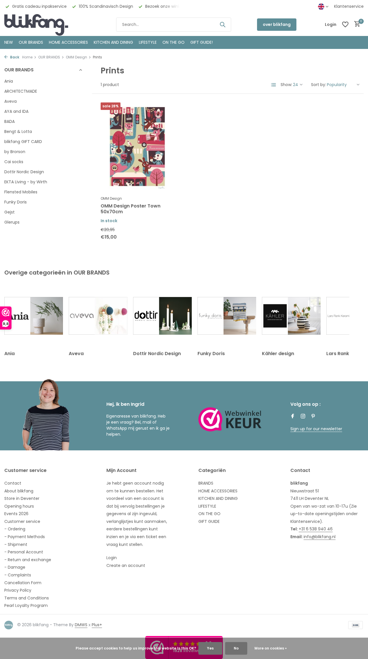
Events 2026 (16, 514)
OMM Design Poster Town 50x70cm (130, 209)
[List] (273, 84)
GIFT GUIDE (209, 521)
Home (27, 57)
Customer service (22, 521)
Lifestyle (148, 42)
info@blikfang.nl (320, 537)
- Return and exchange (27, 560)
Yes (210, 648)
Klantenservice (349, 6)
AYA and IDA (16, 111)
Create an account (125, 565)
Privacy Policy (17, 590)
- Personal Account (23, 552)
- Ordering (14, 529)
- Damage (14, 567)
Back (14, 57)
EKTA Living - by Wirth (25, 182)
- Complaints (17, 575)
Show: (286, 84)
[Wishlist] (345, 24)
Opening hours (19, 506)
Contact (12, 483)
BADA (9, 121)
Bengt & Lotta (18, 131)
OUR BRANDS (31, 42)
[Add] (164, 239)
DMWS (81, 625)
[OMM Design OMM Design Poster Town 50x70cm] (137, 147)
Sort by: (318, 84)
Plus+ (97, 625)
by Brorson (14, 152)
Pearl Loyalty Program (26, 605)
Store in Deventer (21, 498)
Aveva (10, 101)
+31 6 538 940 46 (316, 529)
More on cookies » (270, 648)
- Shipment (15, 544)
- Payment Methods (24, 537)
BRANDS (205, 483)
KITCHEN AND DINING (113, 42)
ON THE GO (173, 42)
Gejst (9, 212)
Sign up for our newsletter (316, 429)
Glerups (12, 222)
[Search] (222, 24)
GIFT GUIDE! (201, 42)
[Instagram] (303, 416)
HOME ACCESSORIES (68, 42)
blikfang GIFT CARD (23, 141)
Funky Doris (15, 202)
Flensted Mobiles (20, 192)
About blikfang (18, 491)
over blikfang (277, 24)
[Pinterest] (313, 416)
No (236, 648)
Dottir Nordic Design (24, 172)
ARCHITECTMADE (20, 91)
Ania (8, 81)
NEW (8, 42)
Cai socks (13, 162)
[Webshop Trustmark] (230, 419)
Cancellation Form (22, 583)
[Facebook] (292, 416)
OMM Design (76, 57)
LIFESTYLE (207, 506)
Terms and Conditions (26, 598)
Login (111, 558)
